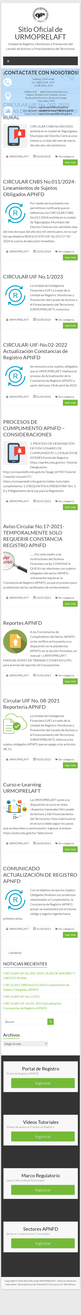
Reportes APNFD (22, 623)
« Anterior (15, 953)
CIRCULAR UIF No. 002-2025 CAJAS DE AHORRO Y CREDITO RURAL (40, 111)
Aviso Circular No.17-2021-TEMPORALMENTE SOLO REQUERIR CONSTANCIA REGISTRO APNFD (33, 535)
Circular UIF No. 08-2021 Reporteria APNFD (31, 703)
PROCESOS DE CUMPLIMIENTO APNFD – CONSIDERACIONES (34, 428)
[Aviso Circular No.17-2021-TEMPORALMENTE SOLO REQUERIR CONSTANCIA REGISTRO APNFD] (15, 554)
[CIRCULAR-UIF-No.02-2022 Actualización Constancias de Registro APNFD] (15, 366)
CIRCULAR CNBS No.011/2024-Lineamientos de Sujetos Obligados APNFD (39, 187)
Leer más (70, 162)
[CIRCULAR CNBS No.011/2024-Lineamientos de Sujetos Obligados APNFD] (15, 203)
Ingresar (43, 1083)
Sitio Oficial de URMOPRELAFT (40, 33)
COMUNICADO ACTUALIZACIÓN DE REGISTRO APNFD (40, 874)
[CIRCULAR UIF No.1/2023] (15, 285)
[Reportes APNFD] (15, 631)
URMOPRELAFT (19, 156)
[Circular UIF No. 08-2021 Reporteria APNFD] (15, 715)
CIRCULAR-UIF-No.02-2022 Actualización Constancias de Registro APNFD (35, 351)
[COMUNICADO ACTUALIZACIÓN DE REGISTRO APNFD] (15, 889)
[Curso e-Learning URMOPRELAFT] (15, 799)
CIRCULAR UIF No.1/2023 (33, 276)
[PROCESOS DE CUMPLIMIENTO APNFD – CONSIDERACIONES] (15, 443)
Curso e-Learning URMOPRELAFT (22, 787)
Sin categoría (66, 156)
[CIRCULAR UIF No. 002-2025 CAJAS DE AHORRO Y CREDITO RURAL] (15, 126)
